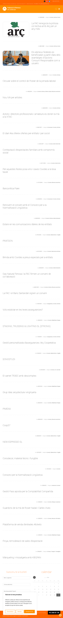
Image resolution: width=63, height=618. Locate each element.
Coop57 (6, 425)
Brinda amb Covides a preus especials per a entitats (28, 257)
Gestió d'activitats (56, 143)
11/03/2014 (39, 336)
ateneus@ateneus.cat (44, 3)
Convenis (58, 468)
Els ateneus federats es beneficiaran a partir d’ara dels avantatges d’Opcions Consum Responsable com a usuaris (46, 58)
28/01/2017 (39, 127)
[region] (20, 603)
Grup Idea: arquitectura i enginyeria (19, 392)
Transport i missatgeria (55, 551)
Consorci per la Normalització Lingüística (22, 475)
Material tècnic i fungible (55, 234)
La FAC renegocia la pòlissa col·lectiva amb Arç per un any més (45, 26)
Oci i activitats (57, 369)
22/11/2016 (43, 163)
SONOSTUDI (9, 359)
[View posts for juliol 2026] (34, 577)
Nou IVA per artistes (12, 97)
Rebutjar (20, 611)
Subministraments (56, 218)
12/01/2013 (39, 452)
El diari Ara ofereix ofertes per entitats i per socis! (26, 133)
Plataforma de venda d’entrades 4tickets (22, 524)
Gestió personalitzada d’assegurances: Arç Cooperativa (29, 342)
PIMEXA (7, 408)
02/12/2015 (39, 251)
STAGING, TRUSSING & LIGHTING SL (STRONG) (26, 326)
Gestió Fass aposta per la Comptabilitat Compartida (28, 491)
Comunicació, (50, 127)
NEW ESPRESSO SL (12, 441)
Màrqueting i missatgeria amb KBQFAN (22, 557)
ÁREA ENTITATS (55, 1)
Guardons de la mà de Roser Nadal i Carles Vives (26, 508)
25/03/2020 (42, 17)
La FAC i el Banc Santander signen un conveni (25, 293)
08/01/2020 (42, 46)
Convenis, (51, 17)
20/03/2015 (41, 267)
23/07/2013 (40, 386)
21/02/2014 (39, 353)
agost (46, 577)
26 (42, 595)
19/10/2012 (49, 468)
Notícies (58, 75)
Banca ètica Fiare (11, 188)
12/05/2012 (40, 502)
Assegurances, (50, 303)
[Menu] (59, 9)
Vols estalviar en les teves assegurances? (23, 309)
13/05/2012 (44, 485)
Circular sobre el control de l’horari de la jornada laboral (29, 81)
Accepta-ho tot (29, 611)
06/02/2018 (45, 108)
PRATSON (8, 240)
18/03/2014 (40, 320)
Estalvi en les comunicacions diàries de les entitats (27, 224)
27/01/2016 (39, 234)
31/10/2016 (40, 182)
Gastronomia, (54, 251)
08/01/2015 (36, 287)
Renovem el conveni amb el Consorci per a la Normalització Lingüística (24, 206)
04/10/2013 (43, 369)
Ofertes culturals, (48, 91)
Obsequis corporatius (56, 502)
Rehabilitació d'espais (56, 320)
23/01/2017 (41, 143)
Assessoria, (54, 485)
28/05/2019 (45, 75)
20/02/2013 (40, 402)
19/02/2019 (29, 91)
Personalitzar (10, 611)
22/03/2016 (39, 199)
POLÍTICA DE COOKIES (41, 612)
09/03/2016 (37, 218)
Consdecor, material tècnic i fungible (20, 458)
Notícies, (55, 17)
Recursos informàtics (56, 518)
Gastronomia (57, 163)
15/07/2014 (39, 303)
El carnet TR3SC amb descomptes (19, 375)
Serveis (58, 17)
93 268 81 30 (37, 3)
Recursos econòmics (56, 91)
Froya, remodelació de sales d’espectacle (22, 541)
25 (38, 595)
